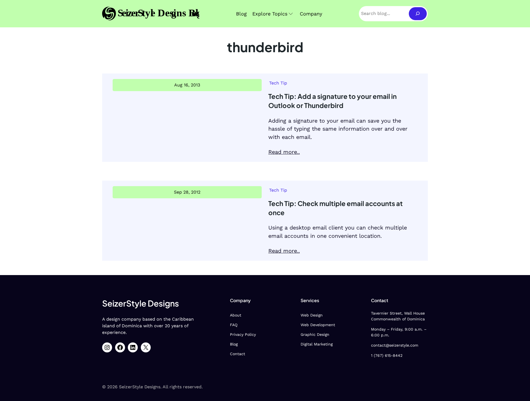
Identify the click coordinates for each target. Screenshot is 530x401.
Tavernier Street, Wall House (398, 313)
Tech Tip (278, 83)
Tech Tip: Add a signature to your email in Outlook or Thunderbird (332, 100)
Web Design (312, 315)
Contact (237, 354)
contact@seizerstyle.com (394, 345)
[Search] (418, 13)
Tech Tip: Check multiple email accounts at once (335, 208)
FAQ (233, 325)
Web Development (318, 325)
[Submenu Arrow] (290, 13)
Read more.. (284, 152)
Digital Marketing (317, 344)
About (235, 315)
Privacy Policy (243, 334)
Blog (234, 344)
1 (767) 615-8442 (386, 355)
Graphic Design (315, 334)
